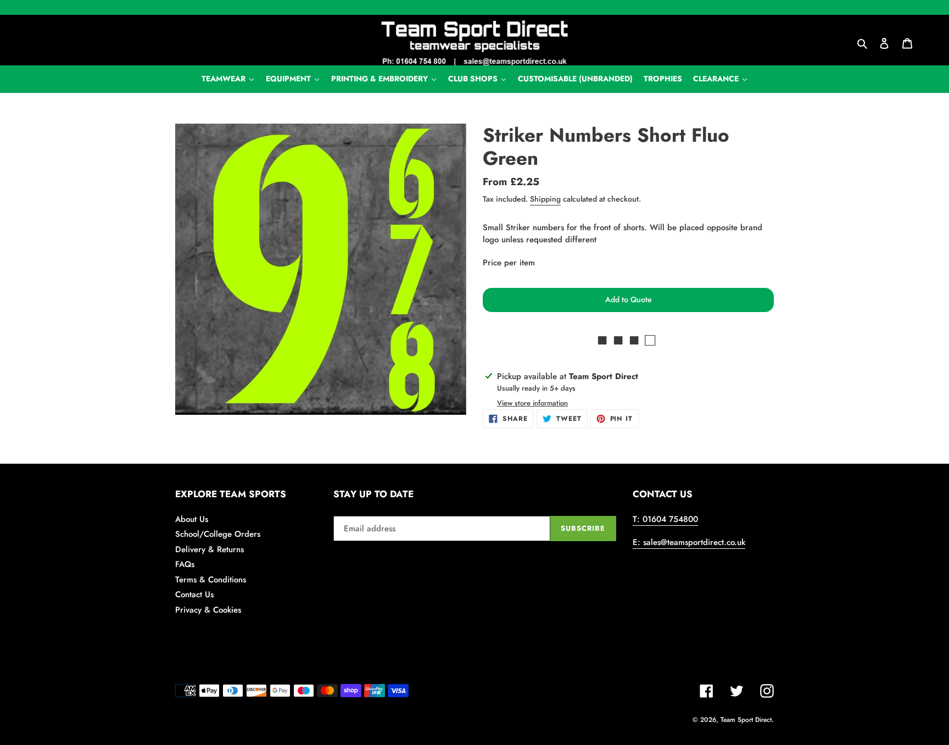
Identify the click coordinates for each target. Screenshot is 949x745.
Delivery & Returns (209, 549)
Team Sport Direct (746, 720)
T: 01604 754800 (665, 519)
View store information (532, 403)
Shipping (545, 198)
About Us (191, 519)
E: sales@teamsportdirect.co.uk (689, 542)
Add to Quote (628, 299)
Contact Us (194, 594)
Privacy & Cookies (208, 610)
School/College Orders (217, 534)
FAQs (184, 564)
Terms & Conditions (210, 580)
